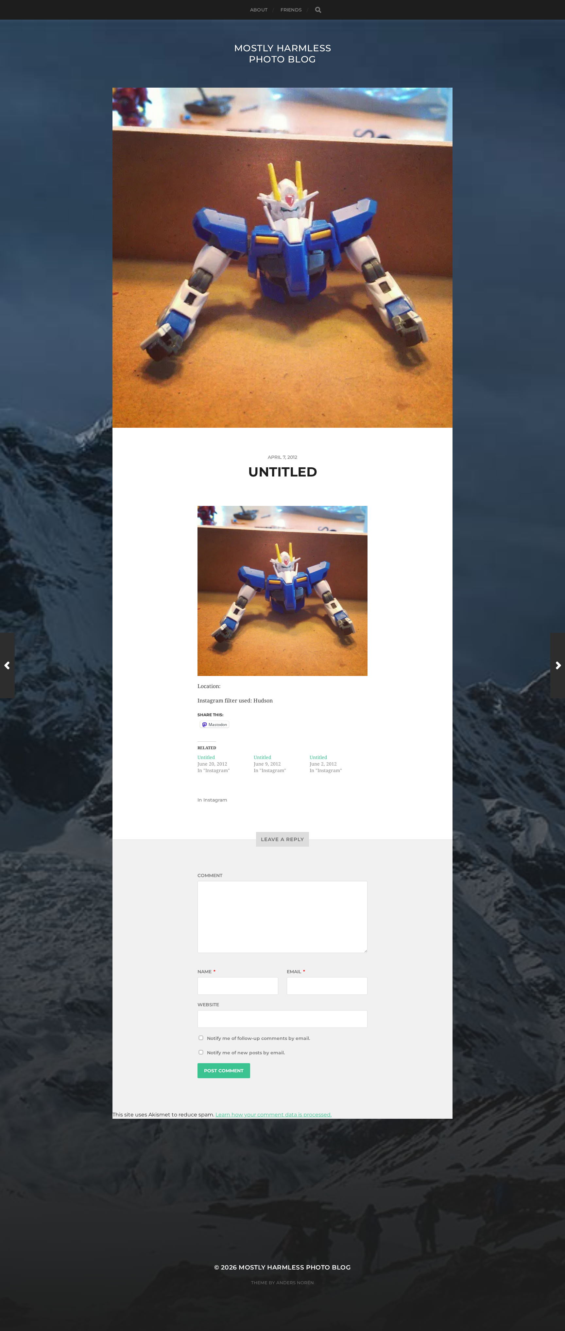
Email (296, 972)
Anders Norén (295, 1282)
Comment (209, 875)
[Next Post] (557, 665)
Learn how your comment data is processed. (273, 1115)
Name (206, 972)
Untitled (206, 757)
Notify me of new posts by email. (246, 1053)
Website (208, 1005)
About (258, 10)
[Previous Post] (7, 665)
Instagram (215, 800)
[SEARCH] (318, 10)
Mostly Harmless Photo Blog (282, 54)
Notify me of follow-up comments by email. (258, 1038)
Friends (291, 10)
